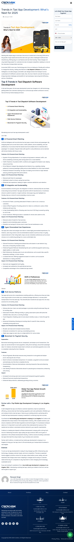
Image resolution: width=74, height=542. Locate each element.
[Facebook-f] (2, 523)
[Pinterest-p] (13, 523)
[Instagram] (6, 523)
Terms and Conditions (67, 539)
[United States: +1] (56, 33)
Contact (65, 492)
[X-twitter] (17, 523)
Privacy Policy (55, 539)
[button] (71, 2)
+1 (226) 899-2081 (40, 526)
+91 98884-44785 (62, 525)
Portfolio (28, 492)
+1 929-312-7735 (40, 506)
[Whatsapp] (70, 535)
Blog (47, 492)
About (9, 492)
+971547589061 (62, 507)
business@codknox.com (40, 509)
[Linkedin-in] (10, 523)
